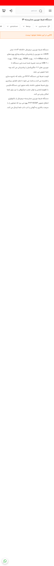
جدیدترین (42, 26)
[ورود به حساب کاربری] (11, 11)
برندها (28, 26)
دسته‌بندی (14, 26)
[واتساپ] (5, 561)
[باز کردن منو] (49, 10)
